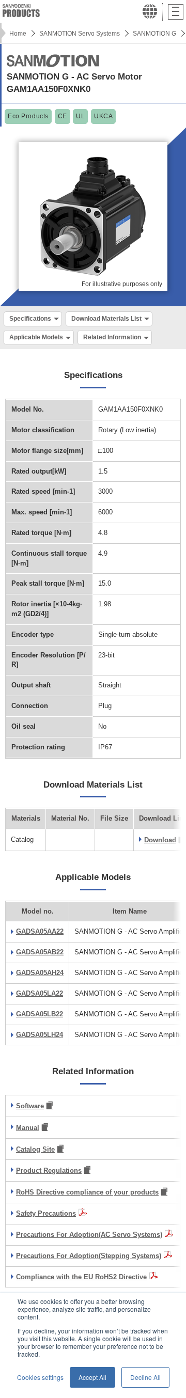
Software (30, 1106)
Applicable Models (36, 337)
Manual (27, 1128)
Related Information (112, 337)
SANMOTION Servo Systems (79, 33)
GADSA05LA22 (39, 993)
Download (160, 840)
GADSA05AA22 (40, 931)
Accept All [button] (92, 1377)
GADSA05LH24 (39, 1035)
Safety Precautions (46, 1213)
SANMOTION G (154, 33)
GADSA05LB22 (39, 1014)
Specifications (30, 319)
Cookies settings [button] (40, 1377)
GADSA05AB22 (40, 952)
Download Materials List (106, 319)
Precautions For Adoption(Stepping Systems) (88, 1256)
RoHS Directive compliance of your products (87, 1192)
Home (17, 33)
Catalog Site (35, 1149)
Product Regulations (49, 1170)
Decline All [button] (145, 1377)
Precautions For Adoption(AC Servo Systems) (89, 1234)
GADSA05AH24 (40, 973)
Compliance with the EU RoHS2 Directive (81, 1277)
